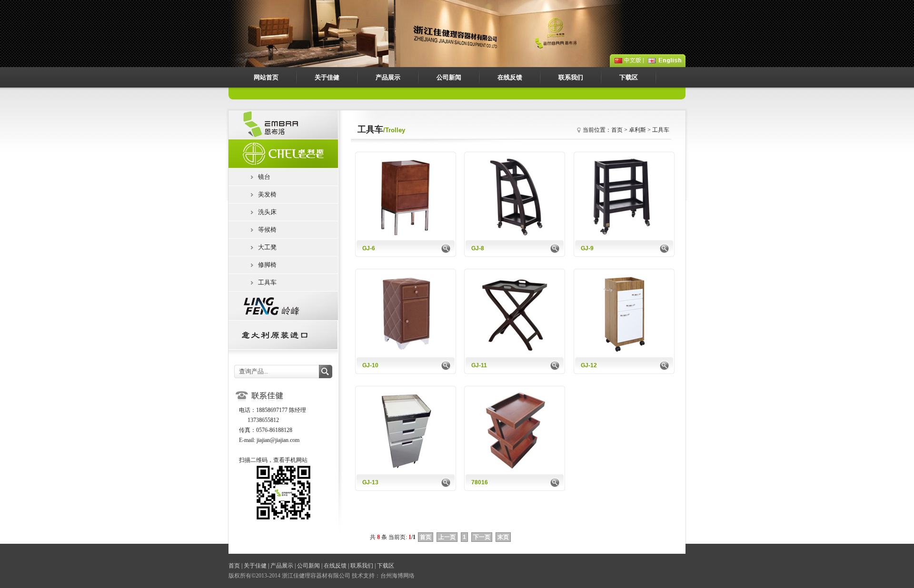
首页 (234, 565)
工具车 (267, 282)
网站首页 (266, 77)
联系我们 (570, 77)
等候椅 (267, 229)
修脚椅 (267, 264)
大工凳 (267, 247)
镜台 (264, 176)
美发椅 (267, 194)
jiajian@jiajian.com (278, 440)
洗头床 (267, 212)
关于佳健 (327, 77)
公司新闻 (449, 77)
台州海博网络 (397, 575)
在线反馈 (509, 77)
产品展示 (388, 77)
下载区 (628, 77)
